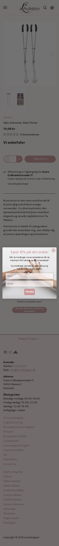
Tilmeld (29, 291)
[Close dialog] (53, 250)
